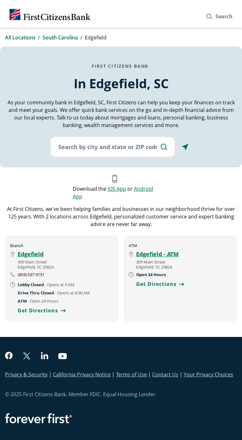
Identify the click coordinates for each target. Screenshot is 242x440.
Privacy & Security (26, 374)
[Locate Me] (185, 147)
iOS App (116, 188)
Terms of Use (131, 374)
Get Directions (42, 310)
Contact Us (165, 374)
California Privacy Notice (82, 374)
